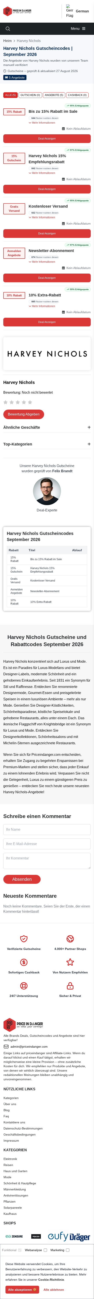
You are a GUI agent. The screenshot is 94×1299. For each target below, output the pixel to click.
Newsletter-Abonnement (51, 251)
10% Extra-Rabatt (45, 295)
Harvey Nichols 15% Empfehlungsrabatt (47, 159)
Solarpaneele (12, 1207)
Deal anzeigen (47, 138)
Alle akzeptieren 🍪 (22, 1289)
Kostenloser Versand (48, 206)
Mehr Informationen (43, 122)
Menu (75, 28)
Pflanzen (9, 1201)
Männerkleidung (14, 1189)
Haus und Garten (15, 1171)
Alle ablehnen (54, 1289)
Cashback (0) (77, 95)
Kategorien (11, 1098)
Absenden (22, 879)
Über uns (9, 1104)
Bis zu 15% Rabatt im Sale (53, 111)
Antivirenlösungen (15, 1195)
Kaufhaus (10, 1213)
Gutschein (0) (30, 95)
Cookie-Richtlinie (51, 1279)
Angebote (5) (54, 95)
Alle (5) (10, 95)
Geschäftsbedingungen (19, 1134)
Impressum (11, 1140)
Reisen (8, 1165)
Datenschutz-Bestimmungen (23, 1128)
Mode (7, 1177)
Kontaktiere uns (14, 1122)
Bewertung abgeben (24, 414)
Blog (6, 1110)
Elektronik (10, 1159)
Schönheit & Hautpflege (19, 1183)
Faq (6, 1116)
